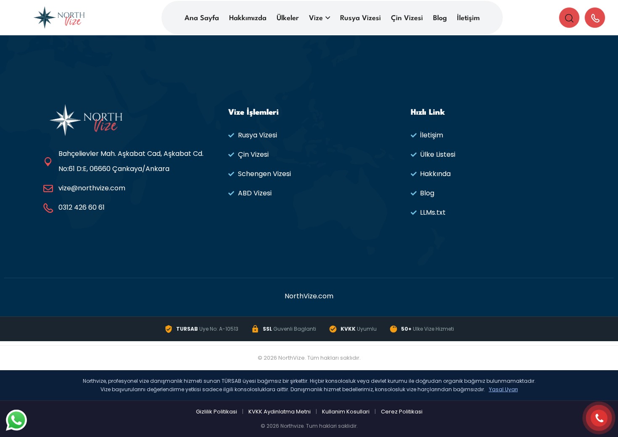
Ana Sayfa (202, 18)
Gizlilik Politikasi (216, 412)
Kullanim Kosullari (346, 412)
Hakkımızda (248, 18)
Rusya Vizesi (360, 18)
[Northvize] (59, 17)
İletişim (468, 18)
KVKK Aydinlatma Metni (279, 412)
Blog (440, 18)
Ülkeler (288, 18)
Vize (316, 18)
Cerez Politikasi (402, 412)
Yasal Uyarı (503, 389)
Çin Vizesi (407, 18)
